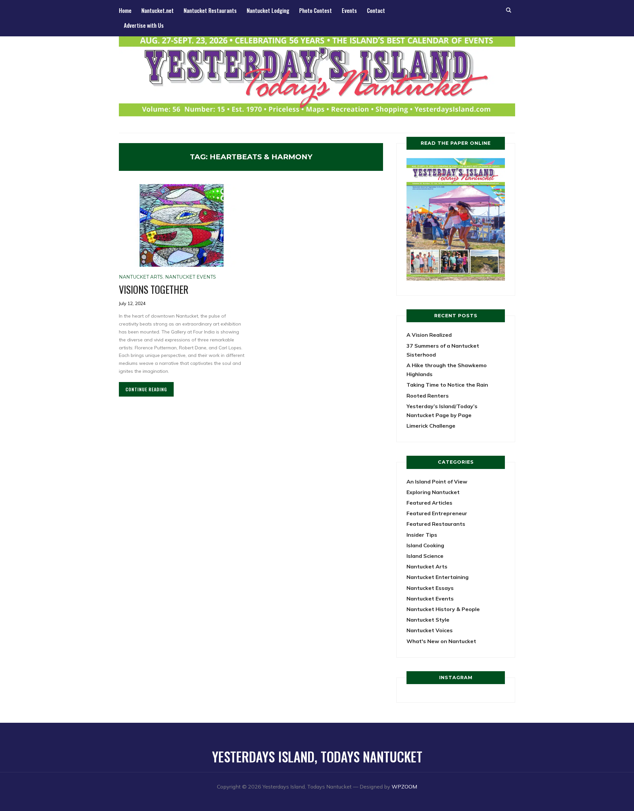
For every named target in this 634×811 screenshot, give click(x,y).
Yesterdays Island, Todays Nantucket (317, 756)
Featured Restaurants (435, 524)
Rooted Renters (427, 395)
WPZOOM (404, 786)
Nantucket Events (190, 277)
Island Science (424, 556)
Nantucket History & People (443, 609)
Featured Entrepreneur (436, 513)
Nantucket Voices (429, 630)
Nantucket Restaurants (210, 10)
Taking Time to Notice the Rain (447, 384)
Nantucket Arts (141, 277)
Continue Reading (146, 389)
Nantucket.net (157, 10)
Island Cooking (425, 545)
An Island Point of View (436, 481)
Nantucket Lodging (268, 10)
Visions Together (154, 289)
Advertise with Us (144, 25)
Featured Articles (429, 502)
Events (349, 10)
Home (125, 10)
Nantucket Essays (430, 588)
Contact (376, 10)
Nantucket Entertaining (437, 577)
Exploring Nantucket (433, 492)
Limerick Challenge (430, 425)
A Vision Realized (429, 334)
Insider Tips (421, 534)
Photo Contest (315, 10)
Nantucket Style (427, 619)
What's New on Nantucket (441, 641)
